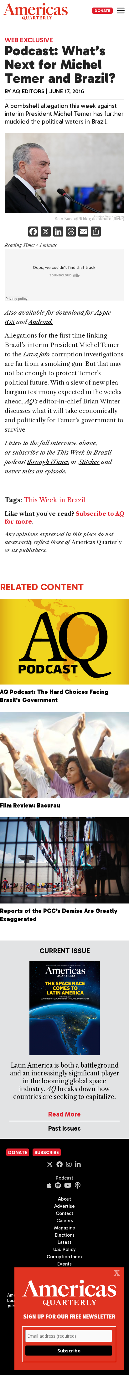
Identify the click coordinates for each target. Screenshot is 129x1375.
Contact (64, 1213)
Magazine (64, 1228)
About (64, 1199)
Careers (64, 1220)
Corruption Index (65, 1257)
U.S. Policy (64, 1249)
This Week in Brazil (54, 500)
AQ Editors (28, 91)
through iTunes (48, 462)
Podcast (64, 1178)
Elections (65, 1235)
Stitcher (89, 462)
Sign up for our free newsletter (69, 1316)
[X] (45, 232)
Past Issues (64, 1128)
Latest (64, 1242)
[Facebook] (33, 232)
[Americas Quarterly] (35, 11)
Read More (64, 1114)
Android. (40, 322)
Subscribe (46, 1152)
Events (64, 1264)
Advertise (64, 1206)
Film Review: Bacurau (30, 805)
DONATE (102, 11)
